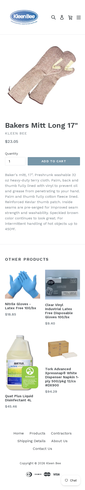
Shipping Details (31, 441)
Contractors (61, 433)
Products (37, 433)
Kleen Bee (53, 463)
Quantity (11, 153)
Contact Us (42, 448)
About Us (59, 441)
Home (18, 433)
